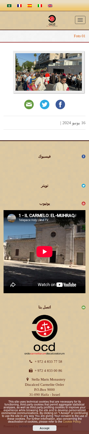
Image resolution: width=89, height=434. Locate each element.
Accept (44, 428)
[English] (49, 5)
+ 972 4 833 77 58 (48, 361)
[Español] (29, 5)
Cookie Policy (71, 421)
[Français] (19, 5)
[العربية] (9, 5)
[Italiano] (39, 5)
